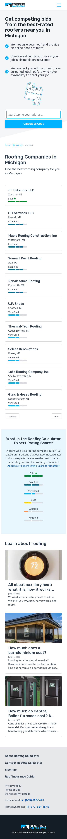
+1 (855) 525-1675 (33, 800)
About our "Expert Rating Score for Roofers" (33, 466)
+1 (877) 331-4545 (37, 806)
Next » (56, 416)
